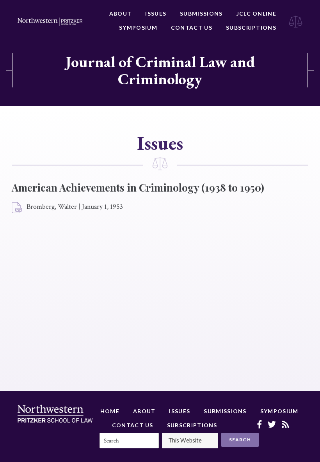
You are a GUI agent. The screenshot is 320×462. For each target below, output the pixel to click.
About (120, 13)
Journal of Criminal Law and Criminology (160, 70)
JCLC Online (256, 13)
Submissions (201, 13)
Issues (155, 13)
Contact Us (191, 27)
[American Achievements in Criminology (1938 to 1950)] (17, 208)
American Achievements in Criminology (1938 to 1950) (138, 187)
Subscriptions (251, 27)
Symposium (138, 27)
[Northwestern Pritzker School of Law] (50, 22)
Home (109, 411)
